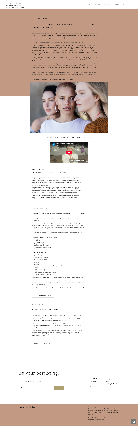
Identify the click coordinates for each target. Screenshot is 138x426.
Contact (92, 386)
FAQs (108, 379)
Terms (108, 381)
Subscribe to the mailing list (31, 382)
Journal (92, 384)
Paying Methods (111, 384)
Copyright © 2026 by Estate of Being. (97, 417)
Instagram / (24, 407)
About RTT (93, 379)
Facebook (32, 407)
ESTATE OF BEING (13, 3)
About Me (93, 381)
